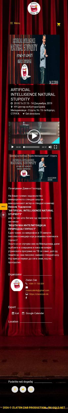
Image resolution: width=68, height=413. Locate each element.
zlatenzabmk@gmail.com (37, 290)
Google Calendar (34, 313)
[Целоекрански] (55, 147)
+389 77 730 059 (36, 284)
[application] (34, 136)
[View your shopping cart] (58, 24)
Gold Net (58, 407)
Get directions (33, 113)
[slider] (31, 147)
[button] (34, 136)
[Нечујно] (50, 147)
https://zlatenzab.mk (38, 294)
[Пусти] (12, 147)
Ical (17, 313)
